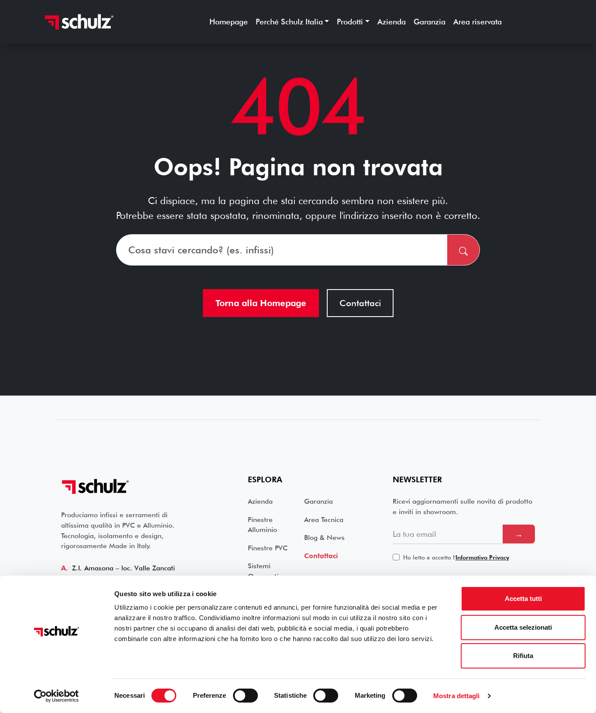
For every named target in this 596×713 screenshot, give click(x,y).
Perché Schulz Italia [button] (289, 21)
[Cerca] (463, 250)
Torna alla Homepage (261, 303)
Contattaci (360, 303)
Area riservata (477, 21)
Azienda (391, 21)
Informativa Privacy (482, 557)
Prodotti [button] (350, 21)
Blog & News (324, 537)
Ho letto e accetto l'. (457, 557)
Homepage (228, 21)
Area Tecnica (323, 519)
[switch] (245, 696)
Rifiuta (523, 655)
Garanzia (429, 21)
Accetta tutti (523, 598)
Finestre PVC (268, 548)
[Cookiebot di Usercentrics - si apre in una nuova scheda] (56, 696)
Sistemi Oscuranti (263, 571)
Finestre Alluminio (262, 524)
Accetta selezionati (523, 627)
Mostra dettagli (456, 695)
